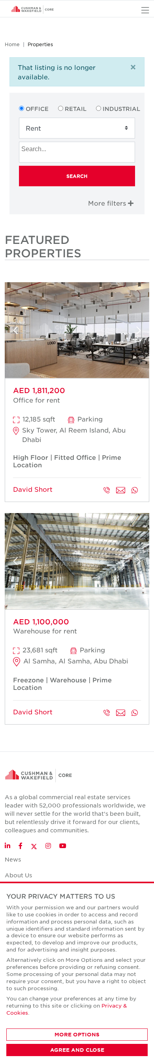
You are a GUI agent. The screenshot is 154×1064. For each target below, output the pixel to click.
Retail (75, 108)
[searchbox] (78, 148)
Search (77, 176)
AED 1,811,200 (39, 390)
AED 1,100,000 (41, 621)
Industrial (121, 108)
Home (12, 44)
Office (37, 108)
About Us (18, 875)
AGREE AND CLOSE (77, 1050)
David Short (33, 489)
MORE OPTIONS (77, 1034)
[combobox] (77, 152)
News (13, 859)
